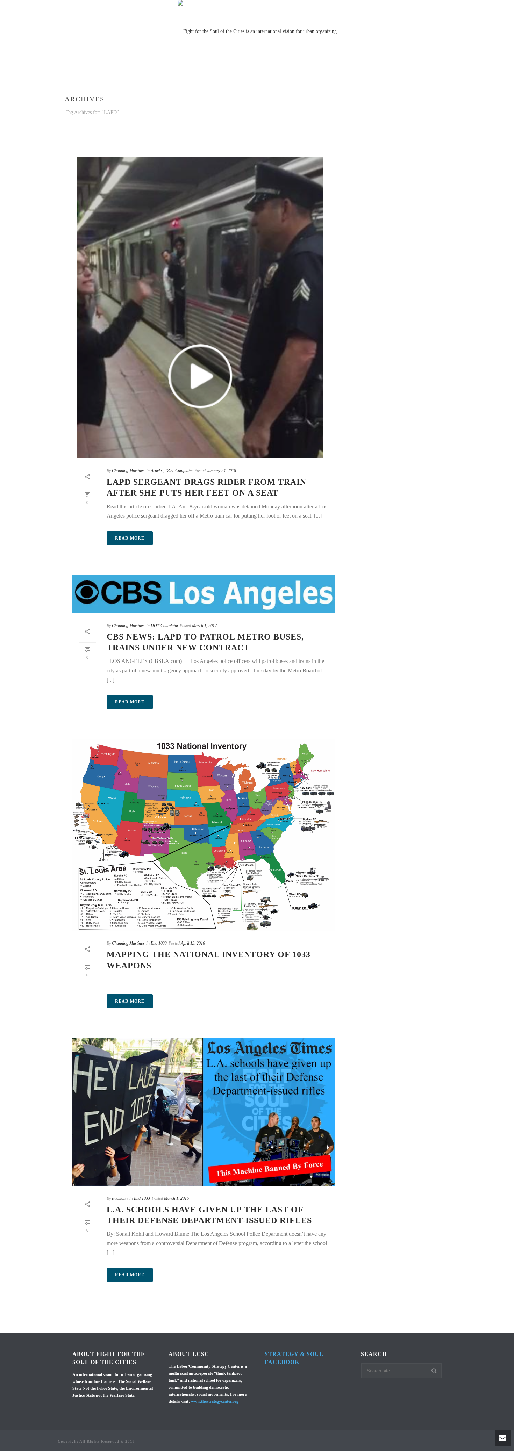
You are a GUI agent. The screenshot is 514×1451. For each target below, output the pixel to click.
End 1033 (159, 943)
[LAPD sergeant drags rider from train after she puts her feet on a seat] (203, 305)
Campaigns (110, 76)
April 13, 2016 (193, 943)
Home (79, 76)
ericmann (120, 1198)
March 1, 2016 (176, 1198)
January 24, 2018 (221, 470)
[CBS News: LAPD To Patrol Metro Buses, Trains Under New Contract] (203, 594)
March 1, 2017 (204, 625)
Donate (422, 76)
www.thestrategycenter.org (214, 1401)
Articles (157, 470)
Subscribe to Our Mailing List (304, 76)
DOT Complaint (179, 470)
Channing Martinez (128, 470)
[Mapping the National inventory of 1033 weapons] (203, 835)
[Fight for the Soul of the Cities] (257, 31)
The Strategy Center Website (173, 76)
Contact (391, 76)
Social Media (239, 76)
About (362, 76)
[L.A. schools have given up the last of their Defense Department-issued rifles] (203, 1111)
